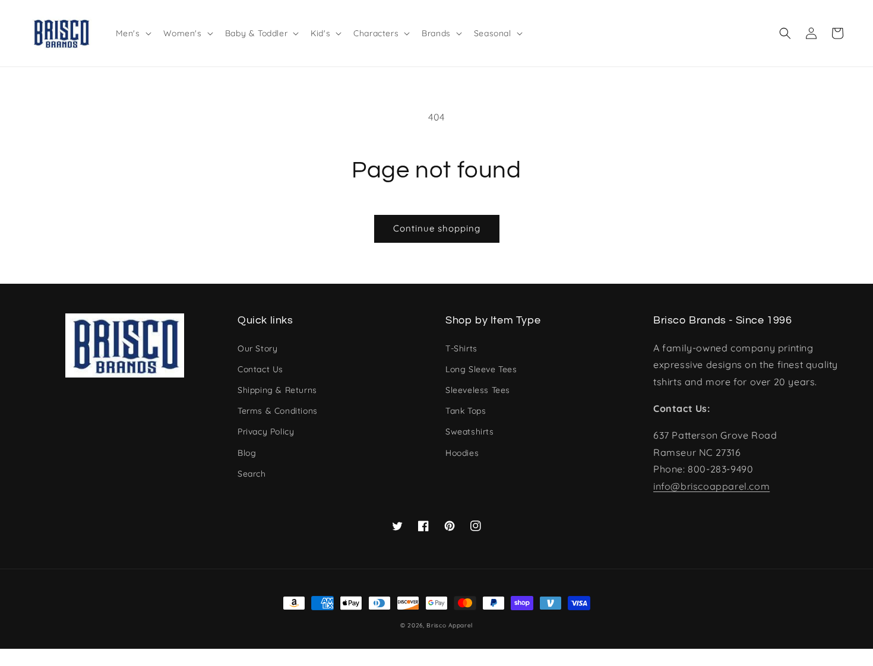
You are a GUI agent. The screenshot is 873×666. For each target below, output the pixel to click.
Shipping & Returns (277, 390)
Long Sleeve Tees (481, 369)
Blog (247, 453)
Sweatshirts (469, 431)
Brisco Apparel (449, 625)
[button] (785, 33)
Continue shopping (436, 228)
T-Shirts (461, 348)
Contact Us (260, 369)
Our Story (257, 348)
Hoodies (462, 453)
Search (252, 473)
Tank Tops (465, 410)
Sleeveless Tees (477, 390)
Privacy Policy (266, 431)
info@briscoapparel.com (711, 486)
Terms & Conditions (278, 410)
